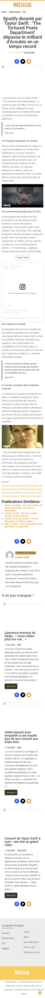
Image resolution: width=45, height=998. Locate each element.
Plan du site (29, 947)
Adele (19, 747)
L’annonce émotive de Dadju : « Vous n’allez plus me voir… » (20, 636)
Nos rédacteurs (31, 942)
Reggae (5, 948)
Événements (8, 938)
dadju (19, 645)
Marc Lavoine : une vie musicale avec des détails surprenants (23, 525)
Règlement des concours (33, 986)
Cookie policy (8, 990)
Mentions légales (11, 982)
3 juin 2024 (11, 645)
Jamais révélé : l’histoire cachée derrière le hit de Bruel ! (21, 514)
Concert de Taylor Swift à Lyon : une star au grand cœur (22, 841)
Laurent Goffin (29, 52)
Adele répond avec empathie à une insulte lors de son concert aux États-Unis (21, 737)
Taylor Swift (22, 257)
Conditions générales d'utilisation (30, 982)
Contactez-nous (31, 952)
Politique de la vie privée (14, 986)
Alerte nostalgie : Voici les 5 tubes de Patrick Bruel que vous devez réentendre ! (23, 508)
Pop (4, 943)
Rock (26, 932)
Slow (26, 937)
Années (5, 933)
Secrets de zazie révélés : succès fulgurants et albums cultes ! (21, 520)
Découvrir (11, 686)
